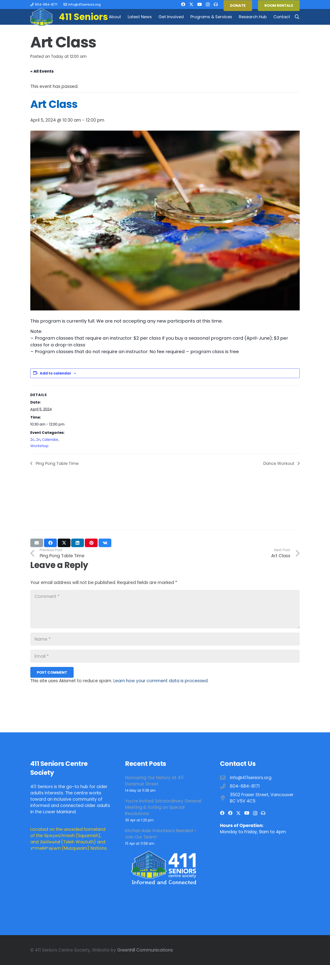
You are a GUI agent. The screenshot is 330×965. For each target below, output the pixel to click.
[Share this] (50, 543)
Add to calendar (55, 373)
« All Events (42, 71)
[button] (123, 17)
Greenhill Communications (145, 950)
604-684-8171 (245, 786)
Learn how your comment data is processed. (161, 681)
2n (38, 439)
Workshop (39, 445)
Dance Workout (279, 463)
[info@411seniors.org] (225, 777)
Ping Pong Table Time (57, 463)
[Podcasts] (216, 4)
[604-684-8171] (225, 786)
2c (32, 439)
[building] (41, 17)
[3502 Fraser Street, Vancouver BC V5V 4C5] (225, 798)
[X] (191, 4)
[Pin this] (91, 543)
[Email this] (36, 543)
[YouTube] (199, 4)
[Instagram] (208, 4)
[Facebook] (183, 4)
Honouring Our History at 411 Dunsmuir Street (154, 781)
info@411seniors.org (250, 778)
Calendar (50, 439)
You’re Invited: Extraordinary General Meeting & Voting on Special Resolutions (163, 807)
